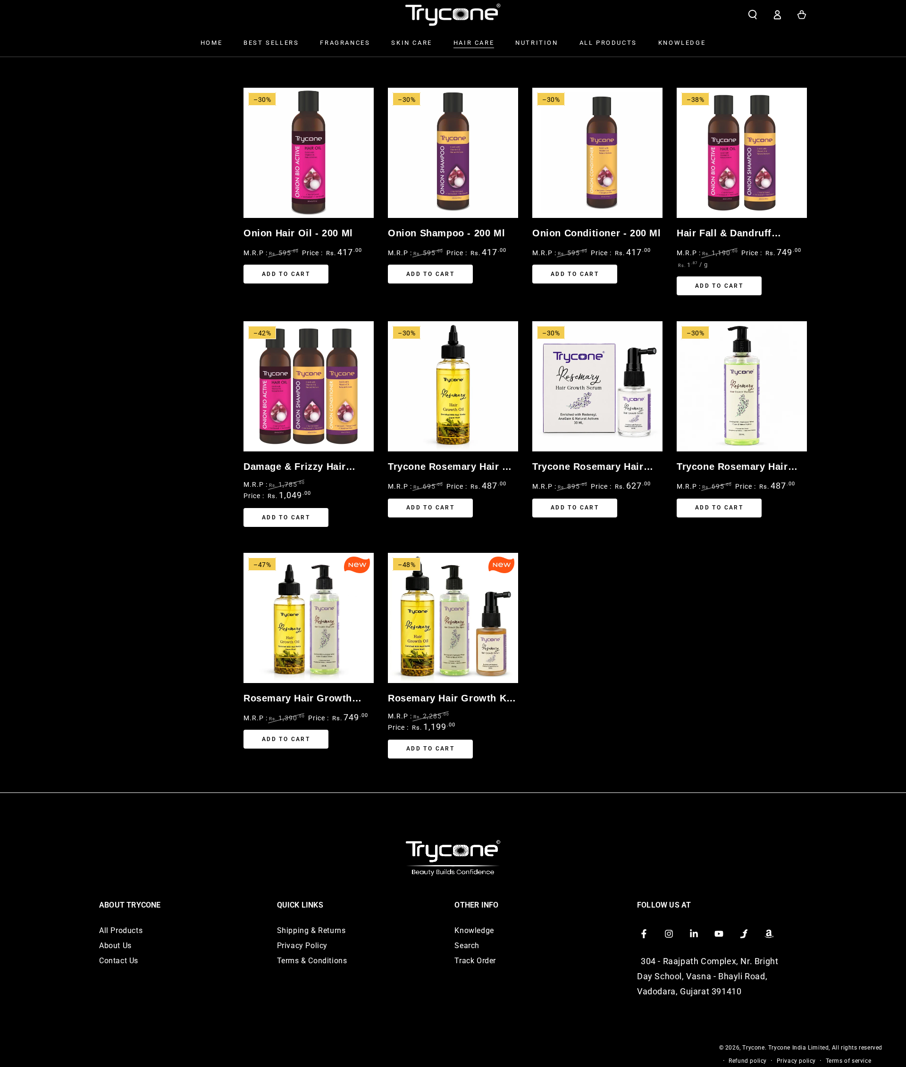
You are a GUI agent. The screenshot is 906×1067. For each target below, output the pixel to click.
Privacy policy (796, 1061)
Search (466, 945)
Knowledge (474, 930)
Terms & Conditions (312, 960)
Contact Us (118, 960)
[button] (752, 14)
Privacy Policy (302, 945)
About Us (115, 945)
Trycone (753, 1047)
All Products (121, 930)
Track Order (475, 960)
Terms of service (849, 1061)
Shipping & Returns (311, 930)
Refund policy (748, 1061)
